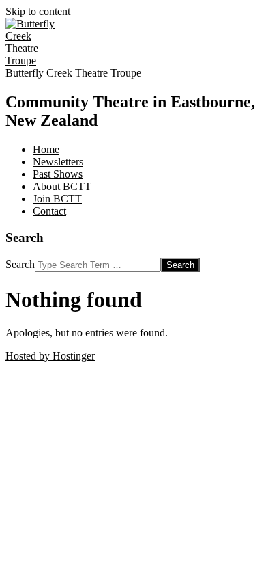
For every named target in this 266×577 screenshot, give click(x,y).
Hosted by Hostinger (50, 356)
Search (20, 264)
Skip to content (37, 11)
